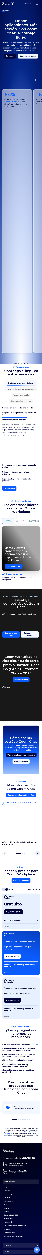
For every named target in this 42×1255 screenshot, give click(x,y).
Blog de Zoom (8, 1174)
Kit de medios (8, 1210)
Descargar (7, 1233)
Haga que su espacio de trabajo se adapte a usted (19, 426)
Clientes (7, 1178)
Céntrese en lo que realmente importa (17, 408)
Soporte (7, 1246)
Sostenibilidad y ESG (11, 1203)
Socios (6, 1192)
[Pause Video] (35, 451)
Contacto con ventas (28, 57)
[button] (37, 841)
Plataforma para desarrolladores (15, 1213)
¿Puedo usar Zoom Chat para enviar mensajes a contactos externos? (16, 1053)
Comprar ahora (13, 944)
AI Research (8, 1217)
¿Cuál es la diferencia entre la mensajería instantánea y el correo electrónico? (18, 1043)
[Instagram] (23, 1253)
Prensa (6, 1199)
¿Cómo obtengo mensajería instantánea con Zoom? (18, 1059)
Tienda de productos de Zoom (14, 1224)
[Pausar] (34, 80)
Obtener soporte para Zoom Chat (22, 783)
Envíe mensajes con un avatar (14, 420)
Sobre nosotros (9, 1169)
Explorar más (9, 476)
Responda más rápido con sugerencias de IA (19, 414)
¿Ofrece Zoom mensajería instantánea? (17, 1048)
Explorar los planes (21, 868)
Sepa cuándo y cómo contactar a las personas (16, 467)
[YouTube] (13, 1253)
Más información (13, 554)
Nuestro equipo (9, 1181)
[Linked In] (4, 1253)
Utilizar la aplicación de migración (21, 743)
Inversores (7, 1196)
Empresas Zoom (9, 1220)
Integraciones (8, 1189)
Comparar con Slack (12, 622)
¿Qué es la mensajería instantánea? (16, 1032)
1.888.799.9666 (28, 1145)
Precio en (33, 877)
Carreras (7, 1185)
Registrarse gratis (14, 900)
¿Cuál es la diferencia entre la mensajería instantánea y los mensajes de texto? (18, 1037)
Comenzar (11, 57)
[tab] (21, 383)
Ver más (6, 914)
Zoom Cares (8, 1206)
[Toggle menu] (37, 4)
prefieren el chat (10, 102)
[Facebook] (18, 1253)
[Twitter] (8, 1253)
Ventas (6, 1239)
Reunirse (28, 4)
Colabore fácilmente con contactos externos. (16, 460)
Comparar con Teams (31, 622)
